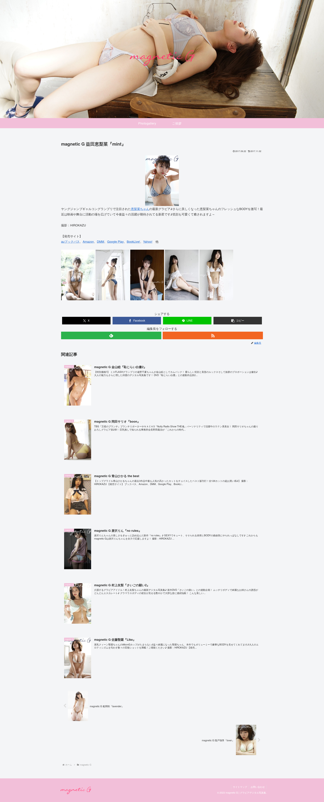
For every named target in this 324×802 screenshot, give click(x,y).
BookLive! (133, 241)
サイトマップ (240, 787)
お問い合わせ (258, 787)
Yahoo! (147, 241)
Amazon (88, 241)
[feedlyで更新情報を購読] (111, 335)
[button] (237, 320)
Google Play (115, 241)
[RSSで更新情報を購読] (213, 335)
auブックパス (70, 241)
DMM (100, 241)
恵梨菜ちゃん (140, 208)
